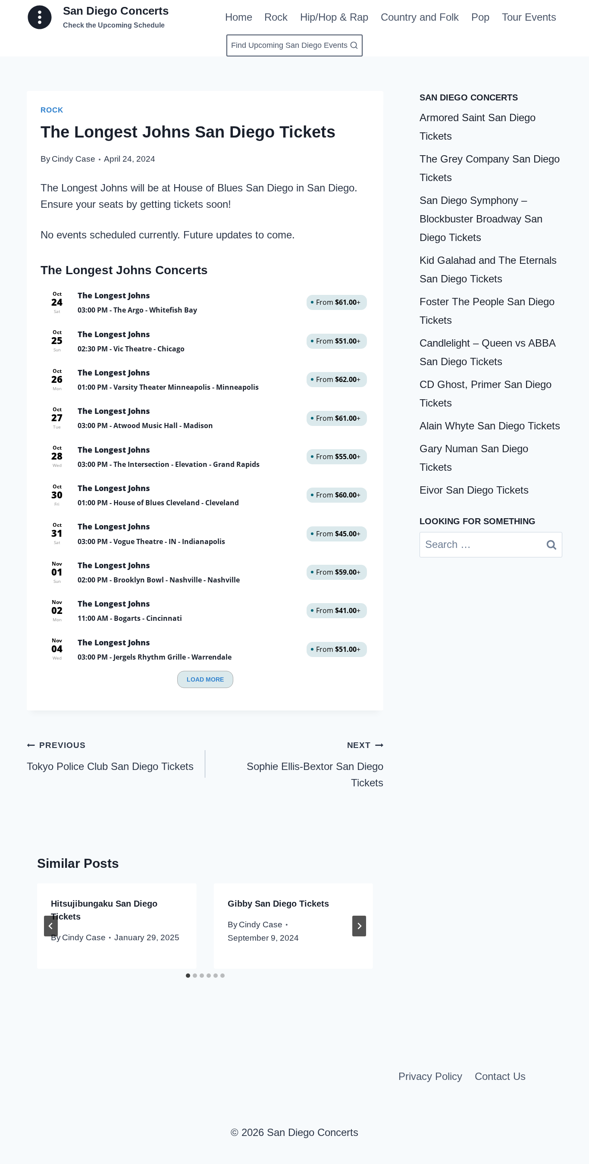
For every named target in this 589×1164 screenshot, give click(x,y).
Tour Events (529, 17)
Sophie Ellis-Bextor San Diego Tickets (315, 765)
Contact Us (500, 1076)
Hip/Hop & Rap (334, 17)
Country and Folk (420, 17)
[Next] (359, 926)
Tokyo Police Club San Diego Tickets (110, 756)
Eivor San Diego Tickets (474, 490)
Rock (276, 17)
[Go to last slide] (51, 926)
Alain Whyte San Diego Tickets (490, 426)
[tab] (188, 975)
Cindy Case (73, 158)
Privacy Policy (430, 1076)
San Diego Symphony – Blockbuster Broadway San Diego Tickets (481, 218)
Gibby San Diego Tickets (278, 903)
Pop (480, 17)
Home (238, 17)
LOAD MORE (205, 679)
